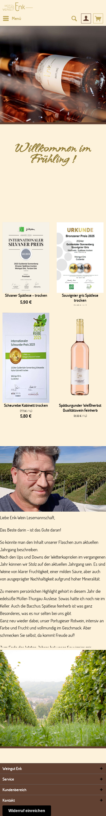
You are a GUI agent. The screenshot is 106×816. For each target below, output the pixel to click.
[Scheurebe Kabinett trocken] (25, 358)
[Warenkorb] (98, 18)
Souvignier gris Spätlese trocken (80, 298)
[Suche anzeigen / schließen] (74, 18)
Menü (16, 18)
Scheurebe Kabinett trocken (26, 405)
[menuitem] (12, 18)
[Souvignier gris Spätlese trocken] (80, 257)
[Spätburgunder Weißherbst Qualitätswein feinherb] (80, 358)
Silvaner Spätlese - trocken (26, 295)
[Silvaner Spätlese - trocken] (25, 257)
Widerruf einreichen (26, 811)
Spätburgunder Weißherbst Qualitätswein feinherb (80, 408)
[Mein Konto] (86, 18)
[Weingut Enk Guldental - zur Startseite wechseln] (17, 6)
